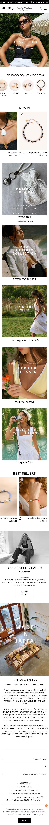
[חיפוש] (40, 8)
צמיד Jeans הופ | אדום (37, 518)
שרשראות (41, 93)
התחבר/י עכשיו (15, 798)
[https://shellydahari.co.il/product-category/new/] (24, 40)
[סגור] (46, 805)
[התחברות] (13, 8)
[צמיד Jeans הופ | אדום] (33, 496)
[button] (21, 114)
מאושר (24, 820)
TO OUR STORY (24, 593)
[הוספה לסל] (20, 152)
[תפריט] (45, 8)
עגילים (28, 93)
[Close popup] (5, 766)
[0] (3, 9)
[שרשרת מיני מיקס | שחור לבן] (33, 131)
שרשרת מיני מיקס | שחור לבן (35, 152)
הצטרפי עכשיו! (24, 791)
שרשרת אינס (12, 152)
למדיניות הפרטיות (10, 811)
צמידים (15, 93)
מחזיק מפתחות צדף (24, 221)
